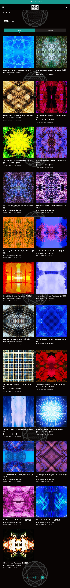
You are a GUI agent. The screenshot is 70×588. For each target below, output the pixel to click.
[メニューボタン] (3, 7)
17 (34, 578)
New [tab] (19, 30)
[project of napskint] (35, 7)
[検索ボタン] (66, 7)
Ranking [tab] (50, 30)
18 (38, 578)
